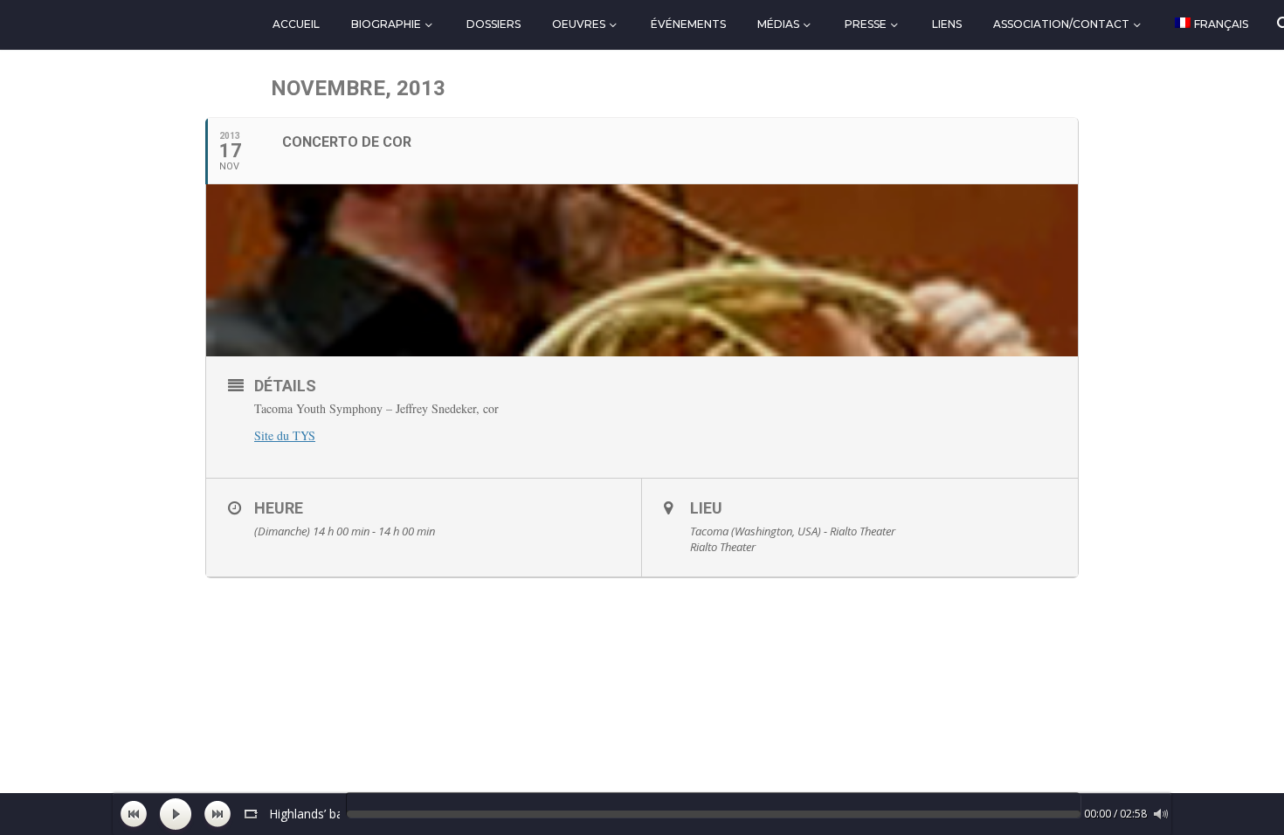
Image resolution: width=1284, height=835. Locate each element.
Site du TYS (284, 435)
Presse (866, 24)
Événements (688, 24)
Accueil (296, 24)
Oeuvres (578, 24)
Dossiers (493, 24)
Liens (947, 24)
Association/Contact (1061, 24)
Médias (778, 24)
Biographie (386, 24)
